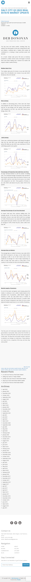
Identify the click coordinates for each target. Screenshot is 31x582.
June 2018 (5, 464)
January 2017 (6, 494)
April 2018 (5, 468)
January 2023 (6, 391)
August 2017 (6, 484)
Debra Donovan (5, 21)
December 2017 (6, 476)
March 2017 (5, 492)
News (6, 8)
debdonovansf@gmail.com (11, 539)
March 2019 (5, 446)
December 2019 (6, 436)
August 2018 (6, 460)
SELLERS (16, 548)
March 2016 (5, 504)
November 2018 (7, 454)
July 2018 (5, 462)
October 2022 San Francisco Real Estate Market (14, 378)
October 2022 (6, 395)
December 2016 (6, 496)
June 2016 (5, 502)
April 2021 (5, 419)
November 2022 (7, 393)
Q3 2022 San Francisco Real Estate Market (13, 382)
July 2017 (5, 486)
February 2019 (6, 448)
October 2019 (6, 438)
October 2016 (6, 500)
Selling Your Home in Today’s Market (12, 376)
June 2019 (5, 444)
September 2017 (7, 482)
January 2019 (6, 450)
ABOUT (16, 546)
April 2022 (5, 403)
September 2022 (7, 397)
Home (2, 8)
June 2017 (5, 488)
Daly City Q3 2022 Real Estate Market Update (14, 380)
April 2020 (5, 431)
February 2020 (6, 433)
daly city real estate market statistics (17, 370)
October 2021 (6, 411)
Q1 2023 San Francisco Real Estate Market (13, 374)
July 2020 (5, 427)
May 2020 (5, 429)
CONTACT (16, 553)
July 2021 (5, 415)
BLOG (2, 553)
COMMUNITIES (5, 550)
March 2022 (5, 405)
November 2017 (7, 478)
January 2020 (6, 434)
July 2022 (5, 401)
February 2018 (6, 472)
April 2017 (5, 490)
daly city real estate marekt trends (12, 368)
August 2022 (6, 399)
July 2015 (5, 508)
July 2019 (5, 442)
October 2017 (6, 480)
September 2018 (7, 458)
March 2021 (5, 421)
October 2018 (6, 456)
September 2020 (7, 425)
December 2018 (6, 452)
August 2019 (6, 440)
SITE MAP (16, 550)
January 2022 (6, 407)
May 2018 (5, 466)
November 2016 (7, 498)
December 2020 (6, 423)
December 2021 (6, 409)
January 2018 (6, 474)
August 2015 (6, 506)
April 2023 (5, 389)
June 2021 (5, 417)
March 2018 (5, 470)
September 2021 (7, 413)
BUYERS (3, 548)
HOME (2, 546)
